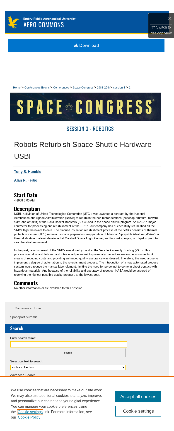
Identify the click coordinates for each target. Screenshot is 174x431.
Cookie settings (30, 412)
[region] (87, 403)
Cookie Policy (29, 417)
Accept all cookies (138, 396)
